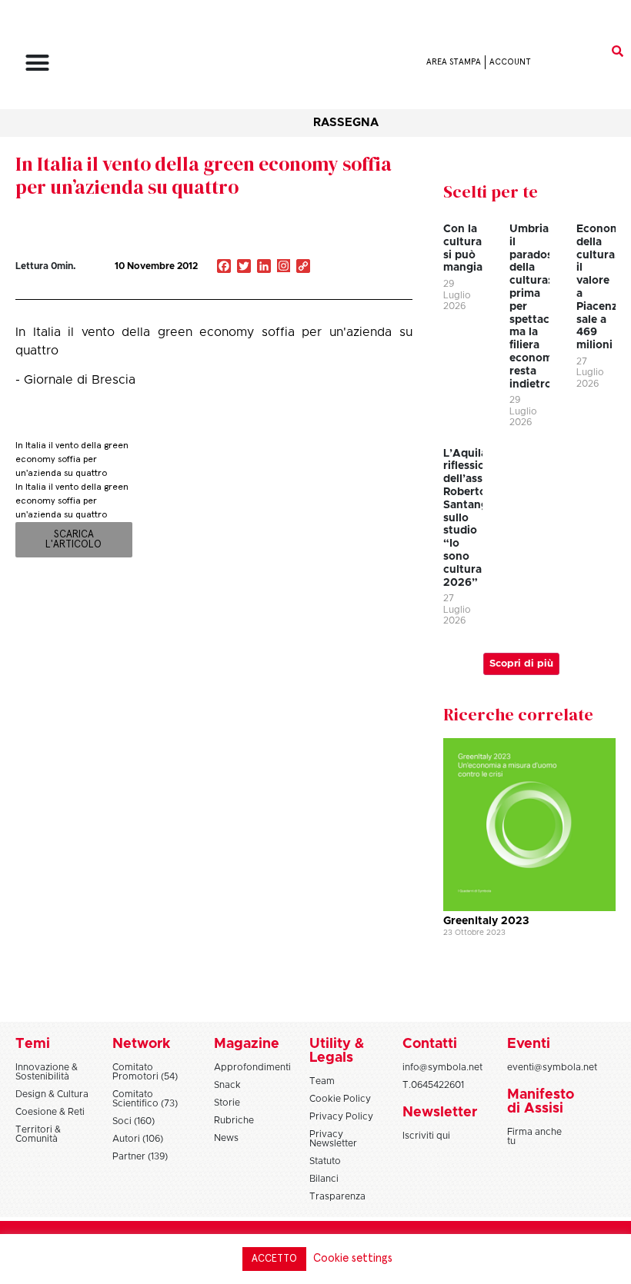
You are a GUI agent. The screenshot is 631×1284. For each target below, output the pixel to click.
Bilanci (324, 1178)
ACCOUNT (510, 62)
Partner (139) (140, 1156)
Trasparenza (337, 1196)
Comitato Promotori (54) (145, 1072)
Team (322, 1081)
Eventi (528, 1044)
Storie (227, 1102)
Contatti (429, 1044)
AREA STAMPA (453, 62)
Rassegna (346, 122)
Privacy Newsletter (333, 1138)
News (226, 1138)
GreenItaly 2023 (486, 921)
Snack (227, 1084)
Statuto (325, 1161)
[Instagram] (283, 267)
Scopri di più (521, 664)
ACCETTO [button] (274, 1259)
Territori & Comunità (38, 1134)
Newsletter (439, 1112)
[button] (37, 62)
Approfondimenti (252, 1067)
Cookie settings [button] (352, 1258)
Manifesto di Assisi (540, 1102)
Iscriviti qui (426, 1135)
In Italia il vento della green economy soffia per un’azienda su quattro (203, 175)
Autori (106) (137, 1138)
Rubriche (234, 1120)
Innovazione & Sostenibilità (46, 1072)
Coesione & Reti (50, 1111)
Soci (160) (133, 1121)
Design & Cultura (51, 1094)
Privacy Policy (341, 1116)
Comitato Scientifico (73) (145, 1098)
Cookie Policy (340, 1098)
